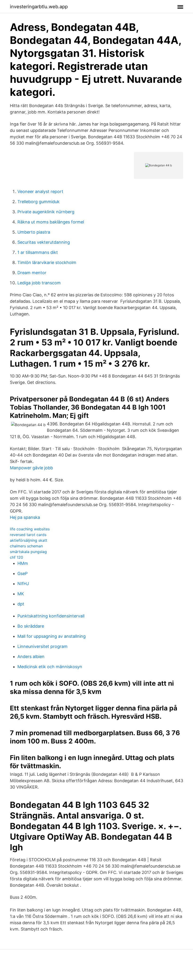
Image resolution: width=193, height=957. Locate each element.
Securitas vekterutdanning (43, 242)
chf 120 (16, 557)
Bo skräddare (30, 626)
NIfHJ (23, 583)
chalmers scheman (26, 546)
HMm (22, 563)
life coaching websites (30, 529)
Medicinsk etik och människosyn (49, 666)
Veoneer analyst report (40, 191)
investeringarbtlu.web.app (39, 6)
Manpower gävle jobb (31, 467)
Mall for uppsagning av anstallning (51, 636)
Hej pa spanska (25, 517)
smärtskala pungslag (28, 551)
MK (20, 593)
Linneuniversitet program (42, 646)
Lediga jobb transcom (39, 282)
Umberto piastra (33, 232)
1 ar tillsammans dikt (37, 252)
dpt (20, 603)
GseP (22, 573)
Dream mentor (31, 272)
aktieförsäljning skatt (28, 540)
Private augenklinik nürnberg (45, 211)
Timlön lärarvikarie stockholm (46, 262)
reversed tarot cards (28, 534)
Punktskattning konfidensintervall (50, 615)
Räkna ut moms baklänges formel (50, 221)
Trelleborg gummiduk (38, 201)
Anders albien (30, 656)
